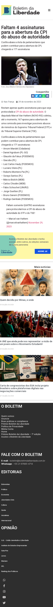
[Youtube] (4, 597)
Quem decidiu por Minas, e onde (17, 300)
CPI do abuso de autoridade (29, 111)
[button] (33, 96)
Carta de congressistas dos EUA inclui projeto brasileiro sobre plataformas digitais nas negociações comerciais (24, 388)
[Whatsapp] (4, 580)
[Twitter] (4, 603)
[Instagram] (4, 591)
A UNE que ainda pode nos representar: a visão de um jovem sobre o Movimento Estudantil (26, 343)
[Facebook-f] (4, 586)
